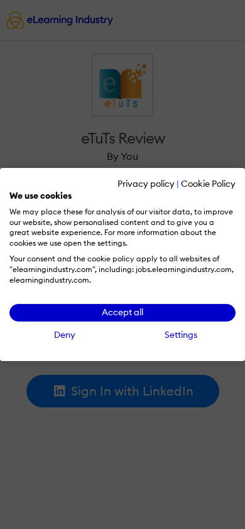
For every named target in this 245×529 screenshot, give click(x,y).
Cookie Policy (208, 183)
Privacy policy (146, 183)
